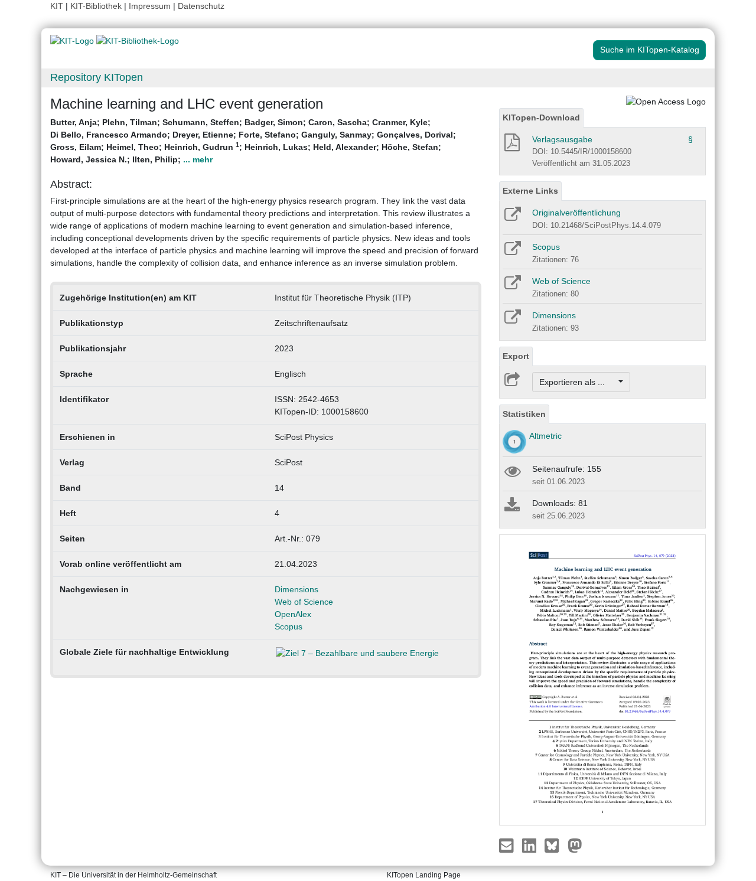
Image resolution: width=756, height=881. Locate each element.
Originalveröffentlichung (576, 212)
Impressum (150, 6)
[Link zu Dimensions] (512, 320)
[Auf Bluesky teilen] (555, 845)
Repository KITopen (96, 77)
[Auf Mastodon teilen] (575, 845)
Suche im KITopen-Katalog (649, 49)
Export (516, 356)
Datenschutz (201, 6)
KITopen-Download (541, 117)
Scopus (288, 626)
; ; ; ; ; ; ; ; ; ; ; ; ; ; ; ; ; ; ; (253, 141)
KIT (56, 6)
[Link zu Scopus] (512, 252)
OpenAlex (293, 614)
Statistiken (524, 414)
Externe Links (530, 190)
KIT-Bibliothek (97, 6)
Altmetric (545, 435)
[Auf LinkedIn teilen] (530, 845)
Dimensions (296, 589)
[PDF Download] (511, 146)
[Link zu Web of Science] (512, 286)
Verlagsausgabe (562, 139)
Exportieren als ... (578, 382)
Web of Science (304, 601)
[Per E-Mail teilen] (507, 845)
